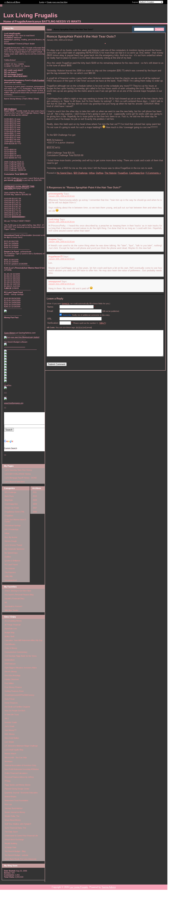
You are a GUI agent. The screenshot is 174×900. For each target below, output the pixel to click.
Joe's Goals (9, 726)
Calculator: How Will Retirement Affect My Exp (23, 640)
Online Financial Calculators (16, 773)
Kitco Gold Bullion (12, 738)
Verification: (53, 323)
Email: (50, 311)
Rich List (8, 804)
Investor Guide (11, 722)
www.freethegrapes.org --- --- (13, 428)
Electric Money (11, 672)
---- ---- (5, 394)
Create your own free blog (57, 2)
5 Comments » (153, 173)
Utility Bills (9, 576)
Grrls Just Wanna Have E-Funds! (16, 521)
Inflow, (92, 173)
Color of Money (11, 648)
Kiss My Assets (11, 537)
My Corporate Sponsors (14, 549)
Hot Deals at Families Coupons (17, 707)
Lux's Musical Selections (15, 482)
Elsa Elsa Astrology (12, 675)
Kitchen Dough (11, 541)
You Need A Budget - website (16, 855)
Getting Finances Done (14, 691)
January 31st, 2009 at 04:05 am (61, 284)
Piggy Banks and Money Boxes (17, 785)
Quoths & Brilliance (12, 561)
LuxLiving (53, 219)
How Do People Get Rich (15, 711)
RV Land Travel (11, 565)
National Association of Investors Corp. (21, 765)
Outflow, (100, 173)
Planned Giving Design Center (17, 789)
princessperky (55, 193)
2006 (35, 512)
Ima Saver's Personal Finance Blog (19, 595)
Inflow (7, 533)
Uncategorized (11, 580)
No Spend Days (11, 553)
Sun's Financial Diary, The (15, 828)
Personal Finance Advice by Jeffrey (19, 777)
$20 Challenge (10, 492)
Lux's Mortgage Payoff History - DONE (21, 478)
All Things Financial (12, 625)
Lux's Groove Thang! (13, 545)
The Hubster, (111, 173)
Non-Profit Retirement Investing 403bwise (22, 769)
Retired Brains (10, 797)
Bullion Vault (9, 636)
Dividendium (10, 660)
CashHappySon (11, 504)
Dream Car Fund (12, 508)
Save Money (10, 333)
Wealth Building (11, 843)
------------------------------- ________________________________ (20, 348)
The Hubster (10, 568)
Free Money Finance (13, 687)
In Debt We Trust (12, 715)
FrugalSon (9, 516)
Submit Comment (56, 364)
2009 (35, 500)
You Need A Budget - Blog (15, 851)
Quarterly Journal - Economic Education (21, 793)
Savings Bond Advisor (14, 808)
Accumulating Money (13, 621)
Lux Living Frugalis (78, 887)
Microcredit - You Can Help (16, 757)
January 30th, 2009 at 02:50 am (61, 259)
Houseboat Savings (13, 525)
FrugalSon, (123, 173)
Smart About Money (13, 820)
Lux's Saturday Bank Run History (18, 470)
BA (6, 602)
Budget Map (9, 632)
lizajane (52, 239)
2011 (35, 492)
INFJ (7, 718)
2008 (35, 504)
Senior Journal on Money (15, 812)
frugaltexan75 (55, 256)
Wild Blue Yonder (11, 610)
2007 (35, 508)
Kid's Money (10, 734)
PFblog (7, 781)
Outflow (8, 557)
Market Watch (10, 754)
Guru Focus (10, 699)
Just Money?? (10, 730)
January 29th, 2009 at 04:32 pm (61, 196)
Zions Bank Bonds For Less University (21, 859)
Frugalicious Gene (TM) (14, 512)
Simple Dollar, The (12, 816)
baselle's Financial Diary (14, 599)
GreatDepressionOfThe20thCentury (19, 695)
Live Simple (9, 742)
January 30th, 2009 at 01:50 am (61, 241)
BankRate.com (11, 629)
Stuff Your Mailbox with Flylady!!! (18, 824)
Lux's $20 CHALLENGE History (18, 474)
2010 (35, 496)
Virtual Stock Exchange (14, 840)
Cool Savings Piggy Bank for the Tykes (21, 656)
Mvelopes (9, 761)
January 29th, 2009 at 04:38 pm (61, 222)
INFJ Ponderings (12, 529)
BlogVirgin (9, 500)
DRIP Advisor (10, 664)
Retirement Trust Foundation (16, 800)
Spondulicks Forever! (13, 606)
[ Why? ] (102, 323)
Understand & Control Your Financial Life (21, 836)
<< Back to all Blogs (12, 2)
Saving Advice (109, 887)
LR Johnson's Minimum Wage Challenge (21, 746)
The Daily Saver (11, 832)
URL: (49, 318)
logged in (65, 303)
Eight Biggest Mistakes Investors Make (21, 668)
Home (49, 29)
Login (41, 2)
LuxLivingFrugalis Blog (14, 750)
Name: (50, 307)
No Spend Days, (65, 173)
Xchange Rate (10, 847)
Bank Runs (9, 496)
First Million (9, 683)
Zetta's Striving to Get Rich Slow (18, 591)
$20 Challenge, (81, 173)
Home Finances (11, 703)
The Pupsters (10, 572)
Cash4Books (10, 644)
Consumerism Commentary (16, 652)
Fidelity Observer (12, 679)
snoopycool (54, 281)
